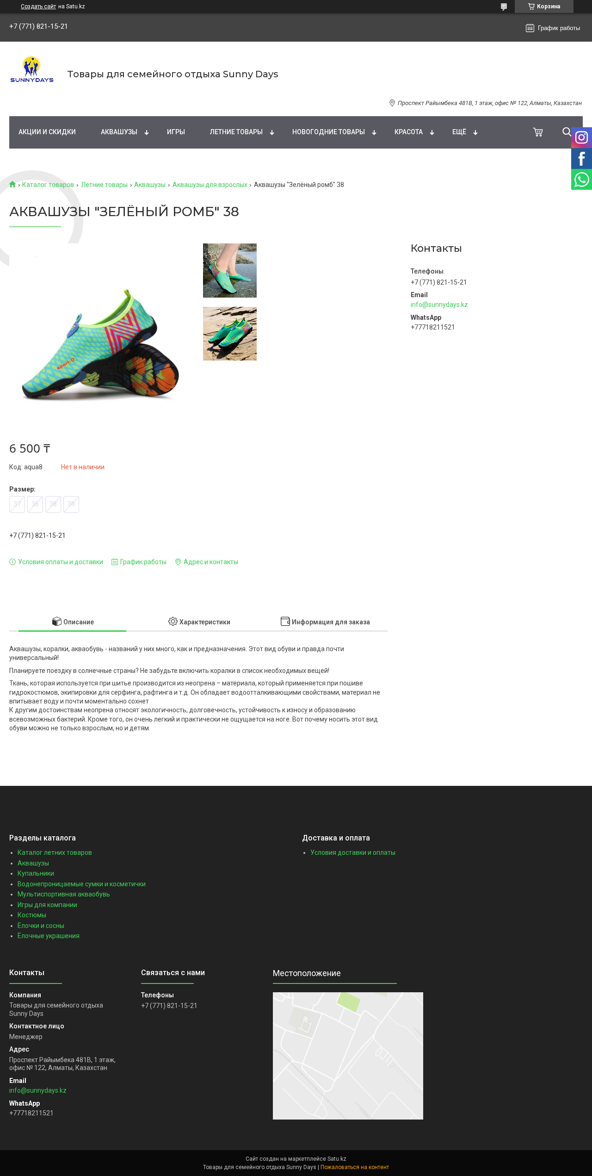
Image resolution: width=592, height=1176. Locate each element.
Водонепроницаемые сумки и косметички (82, 884)
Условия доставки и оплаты (352, 852)
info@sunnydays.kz (439, 304)
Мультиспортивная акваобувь (64, 894)
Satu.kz (336, 1159)
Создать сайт (38, 6)
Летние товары (236, 132)
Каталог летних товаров (55, 852)
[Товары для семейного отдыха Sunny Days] (32, 74)
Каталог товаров (48, 184)
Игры (176, 132)
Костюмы (32, 915)
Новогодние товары (328, 132)
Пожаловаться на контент (355, 1167)
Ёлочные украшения (49, 936)
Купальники (36, 873)
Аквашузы (119, 132)
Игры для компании (47, 904)
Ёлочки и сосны (41, 925)
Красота (409, 132)
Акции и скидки (47, 132)
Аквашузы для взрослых (210, 184)
